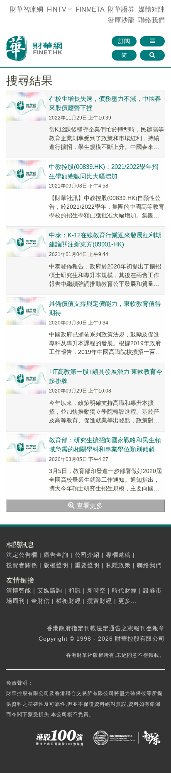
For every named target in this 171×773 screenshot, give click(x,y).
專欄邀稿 (118, 554)
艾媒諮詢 (49, 590)
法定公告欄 (21, 554)
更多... (127, 600)
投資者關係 (21, 565)
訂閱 (124, 41)
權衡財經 (68, 600)
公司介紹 (87, 554)
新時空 (96, 590)
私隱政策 (118, 565)
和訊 (74, 590)
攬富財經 (99, 600)
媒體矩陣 (151, 9)
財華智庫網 (26, 9)
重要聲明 (87, 565)
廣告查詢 (56, 554)
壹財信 (40, 600)
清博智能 (18, 590)
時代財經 (124, 590)
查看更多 (89, 505)
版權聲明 (56, 565)
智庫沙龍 (121, 20)
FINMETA (90, 9)
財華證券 (121, 9)
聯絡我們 (151, 20)
